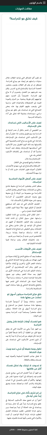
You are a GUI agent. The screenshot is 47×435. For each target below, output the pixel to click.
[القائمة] (44, 3)
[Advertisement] (23, 49)
